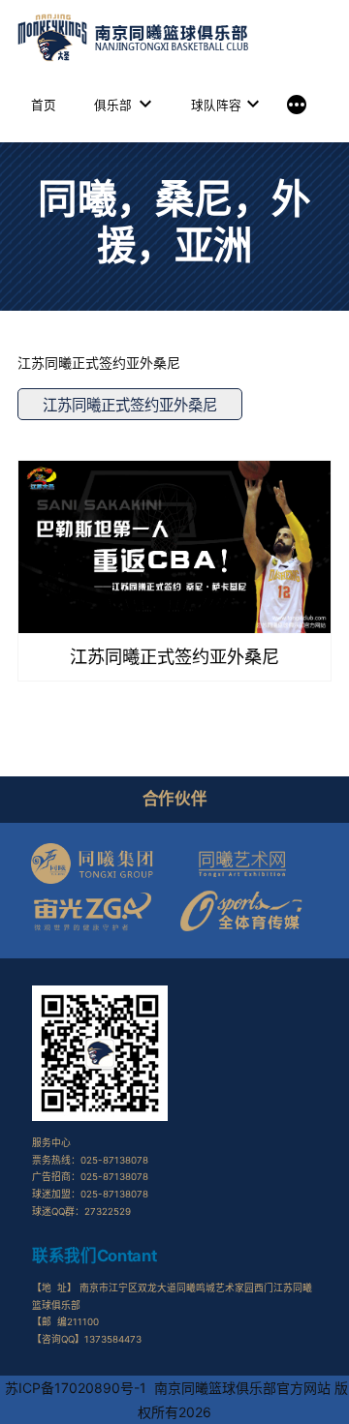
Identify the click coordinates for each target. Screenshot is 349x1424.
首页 (43, 105)
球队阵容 (216, 105)
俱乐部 (113, 105)
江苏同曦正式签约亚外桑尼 (130, 405)
